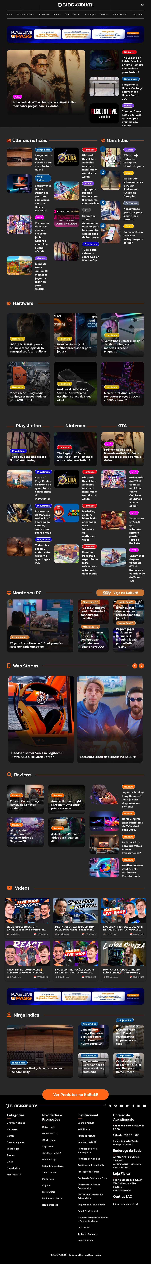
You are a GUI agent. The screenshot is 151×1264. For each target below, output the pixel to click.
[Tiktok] (133, 1106)
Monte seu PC (14, 1174)
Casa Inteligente (15, 1142)
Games (57, 14)
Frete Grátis (48, 1192)
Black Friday (49, 1159)
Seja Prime (48, 1146)
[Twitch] (127, 1106)
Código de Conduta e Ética (92, 1178)
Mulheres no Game (52, 1198)
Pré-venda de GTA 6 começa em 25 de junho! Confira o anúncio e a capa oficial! (42, 237)
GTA (39, 217)
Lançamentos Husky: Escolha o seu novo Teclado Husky (44, 162)
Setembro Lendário (52, 1166)
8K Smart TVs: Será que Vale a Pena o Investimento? (132, 847)
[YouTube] (121, 1106)
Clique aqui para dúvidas (126, 1204)
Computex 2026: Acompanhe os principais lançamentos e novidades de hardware (90, 226)
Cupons (46, 1185)
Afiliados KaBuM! (86, 1135)
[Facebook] (105, 1106)
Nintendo (129, 52)
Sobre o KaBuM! (86, 1123)
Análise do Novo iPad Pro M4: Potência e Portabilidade (132, 870)
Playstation (90, 244)
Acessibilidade (85, 1240)
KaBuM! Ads (84, 1129)
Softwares (131, 203)
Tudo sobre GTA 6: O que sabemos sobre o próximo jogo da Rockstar (136, 530)
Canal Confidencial (88, 1211)
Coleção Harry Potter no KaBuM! (36, 756)
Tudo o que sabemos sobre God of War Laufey (90, 255)
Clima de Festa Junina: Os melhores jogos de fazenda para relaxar (41, 276)
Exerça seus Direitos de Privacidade (90, 1196)
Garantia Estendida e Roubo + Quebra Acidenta (93, 1219)
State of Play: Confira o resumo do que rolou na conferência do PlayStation (43, 488)
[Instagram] (138, 1106)
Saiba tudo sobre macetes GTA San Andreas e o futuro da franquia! (133, 187)
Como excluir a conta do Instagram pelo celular (133, 237)
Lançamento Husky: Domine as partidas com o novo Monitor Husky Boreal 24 (43, 198)
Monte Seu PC (120, 14)
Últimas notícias (25, 14)
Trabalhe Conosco (87, 1234)
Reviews (104, 14)
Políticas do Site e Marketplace (87, 1150)
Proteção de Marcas (88, 1171)
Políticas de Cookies (89, 1158)
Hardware (44, 14)
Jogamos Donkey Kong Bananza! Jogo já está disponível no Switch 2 (133, 799)
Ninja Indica (138, 14)
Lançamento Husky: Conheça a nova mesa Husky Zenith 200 (132, 91)
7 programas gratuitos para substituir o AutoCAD (132, 214)
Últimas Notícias (16, 1123)
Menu (10, 14)
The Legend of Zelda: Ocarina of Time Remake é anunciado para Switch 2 (132, 65)
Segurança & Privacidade (91, 1204)
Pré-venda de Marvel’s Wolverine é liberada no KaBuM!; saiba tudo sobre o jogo (43, 522)
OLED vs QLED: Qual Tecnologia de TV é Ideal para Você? (132, 824)
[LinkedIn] (110, 1106)
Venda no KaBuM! (87, 1142)
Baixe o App (48, 1127)
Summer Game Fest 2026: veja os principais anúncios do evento (131, 118)
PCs (86, 210)
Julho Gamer (49, 1172)
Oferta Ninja (49, 1140)
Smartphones (72, 14)
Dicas (129, 173)
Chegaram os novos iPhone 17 (103, 756)
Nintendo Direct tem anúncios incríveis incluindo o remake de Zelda (89, 166)
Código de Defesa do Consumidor (89, 1186)
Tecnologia (89, 14)
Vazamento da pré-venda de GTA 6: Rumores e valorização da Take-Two (137, 568)
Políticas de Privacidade (91, 1165)
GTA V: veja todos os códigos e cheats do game (133, 160)
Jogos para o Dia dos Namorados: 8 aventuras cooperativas (90, 196)
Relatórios (83, 1227)
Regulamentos (50, 1204)
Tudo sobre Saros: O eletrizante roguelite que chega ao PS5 (43, 554)
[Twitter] (115, 1106)
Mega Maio (48, 1179)
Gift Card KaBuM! (51, 1153)
